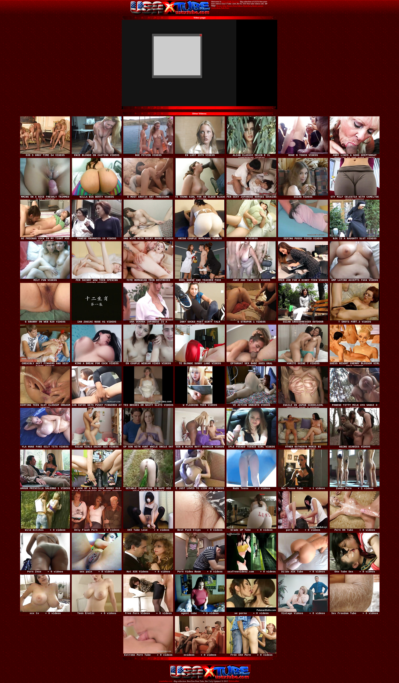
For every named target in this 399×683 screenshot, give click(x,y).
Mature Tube (221, 6)
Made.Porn (247, 6)
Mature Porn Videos (234, 6)
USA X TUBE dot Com (230, 2)
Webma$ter (233, 681)
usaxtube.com (166, 681)
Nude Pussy (225, 8)
